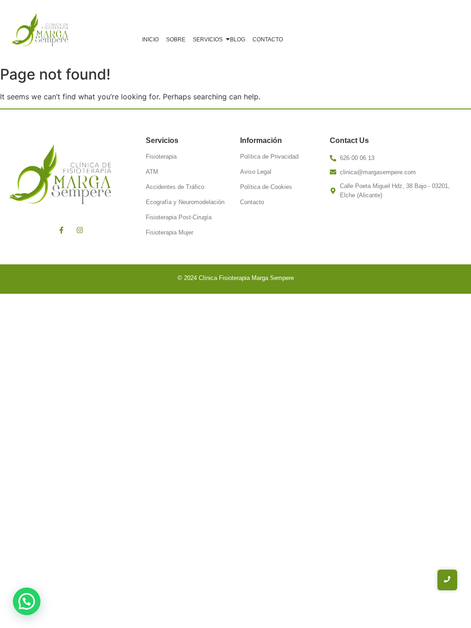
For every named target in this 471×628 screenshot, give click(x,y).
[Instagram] (80, 230)
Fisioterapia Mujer (169, 232)
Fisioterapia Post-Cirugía (179, 217)
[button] (26, 601)
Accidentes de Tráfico (175, 186)
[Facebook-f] (62, 230)
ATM (152, 171)
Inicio (150, 39)
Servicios (208, 39)
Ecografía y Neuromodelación (185, 202)
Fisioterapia (161, 156)
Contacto (268, 39)
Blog (237, 39)
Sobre (175, 39)
